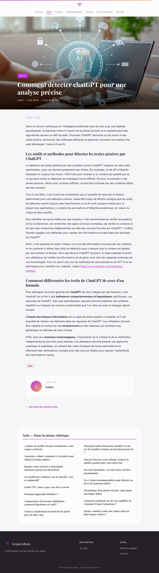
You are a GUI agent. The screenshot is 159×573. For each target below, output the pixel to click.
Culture (59, 12)
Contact (124, 553)
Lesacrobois (21, 544)
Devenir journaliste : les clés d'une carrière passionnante (107, 471)
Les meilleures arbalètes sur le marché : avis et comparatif (48, 478)
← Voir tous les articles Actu (41, 406)
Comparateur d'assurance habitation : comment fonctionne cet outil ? (44, 503)
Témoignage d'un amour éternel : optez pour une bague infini (108, 492)
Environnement (104, 12)
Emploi (89, 12)
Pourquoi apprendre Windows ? (41, 494)
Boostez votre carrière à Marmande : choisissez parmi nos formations (44, 468)
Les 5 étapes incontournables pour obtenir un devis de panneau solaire (108, 482)
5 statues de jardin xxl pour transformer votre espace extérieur (49, 447)
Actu (49, 12)
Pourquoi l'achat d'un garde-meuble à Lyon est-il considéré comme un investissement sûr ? (109, 449)
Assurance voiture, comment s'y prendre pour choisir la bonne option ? (49, 458)
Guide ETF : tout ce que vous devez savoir (46, 487)
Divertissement (74, 12)
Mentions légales (128, 548)
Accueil (39, 12)
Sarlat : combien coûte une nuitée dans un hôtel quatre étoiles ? (106, 513)
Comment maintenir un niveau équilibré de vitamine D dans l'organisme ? (107, 502)
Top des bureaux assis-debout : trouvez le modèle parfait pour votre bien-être (106, 461)
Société (120, 12)
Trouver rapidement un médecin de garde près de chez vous (47, 513)
